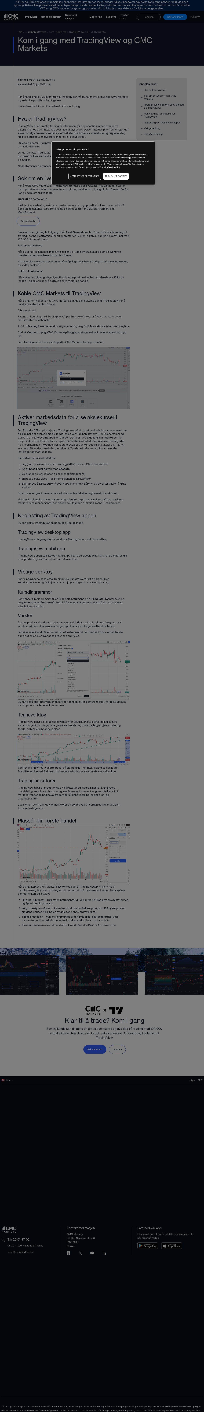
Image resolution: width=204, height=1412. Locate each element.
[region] (103, 163)
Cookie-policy (113, 167)
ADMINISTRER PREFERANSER (84, 176)
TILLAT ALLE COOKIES (116, 176)
